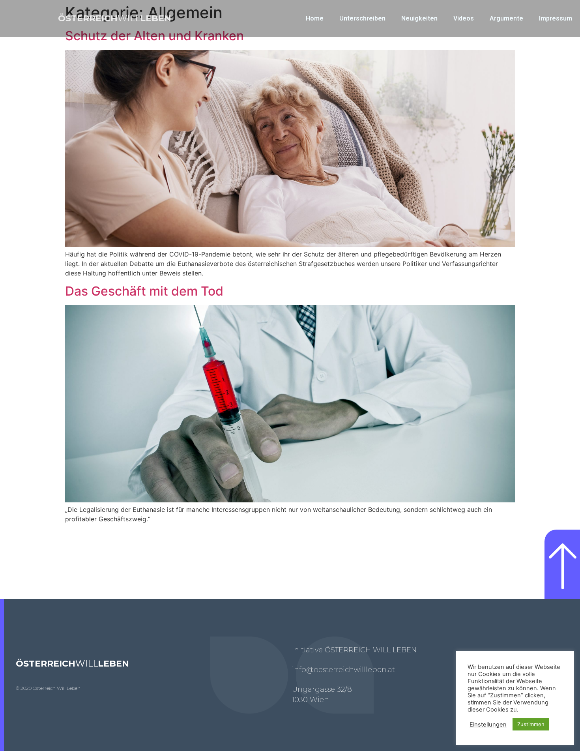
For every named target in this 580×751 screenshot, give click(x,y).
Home (315, 18)
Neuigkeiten (419, 18)
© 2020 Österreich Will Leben (48, 688)
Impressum (555, 18)
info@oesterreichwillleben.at (343, 669)
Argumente (506, 18)
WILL (114, 18)
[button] (562, 564)
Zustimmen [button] (530, 724)
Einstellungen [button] (488, 724)
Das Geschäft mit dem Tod (144, 291)
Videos (463, 18)
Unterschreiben (362, 18)
